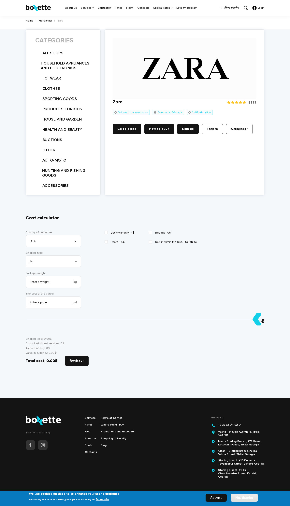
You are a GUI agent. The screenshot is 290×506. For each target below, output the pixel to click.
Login (260, 7)
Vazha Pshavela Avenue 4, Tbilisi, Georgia (239, 433)
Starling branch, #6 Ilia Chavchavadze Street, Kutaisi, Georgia (237, 473)
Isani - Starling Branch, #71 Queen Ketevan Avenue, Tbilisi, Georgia (239, 443)
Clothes (51, 88)
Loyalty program (186, 7)
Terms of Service (111, 418)
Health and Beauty (62, 129)
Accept (216, 497)
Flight (129, 7)
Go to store (127, 129)
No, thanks (244, 497)
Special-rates (161, 7)
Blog (104, 445)
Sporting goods (59, 98)
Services (86, 7)
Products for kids (62, 109)
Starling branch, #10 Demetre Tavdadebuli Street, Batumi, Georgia (241, 462)
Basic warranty (122, 232)
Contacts (143, 7)
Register (77, 361)
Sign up (188, 129)
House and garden (62, 119)
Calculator (104, 7)
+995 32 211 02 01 (229, 424)
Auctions (52, 139)
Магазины (45, 20)
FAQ (87, 431)
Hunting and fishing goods (63, 173)
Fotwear (51, 78)
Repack (163, 232)
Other (48, 150)
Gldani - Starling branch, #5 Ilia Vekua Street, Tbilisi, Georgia (237, 452)
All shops (52, 53)
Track (88, 445)
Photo (118, 242)
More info (102, 499)
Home (29, 20)
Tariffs (212, 129)
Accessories (55, 185)
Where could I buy (112, 424)
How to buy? (159, 129)
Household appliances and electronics (65, 65)
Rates (118, 7)
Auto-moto (54, 160)
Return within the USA (176, 242)
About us (71, 7)
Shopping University (113, 438)
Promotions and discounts (118, 431)
